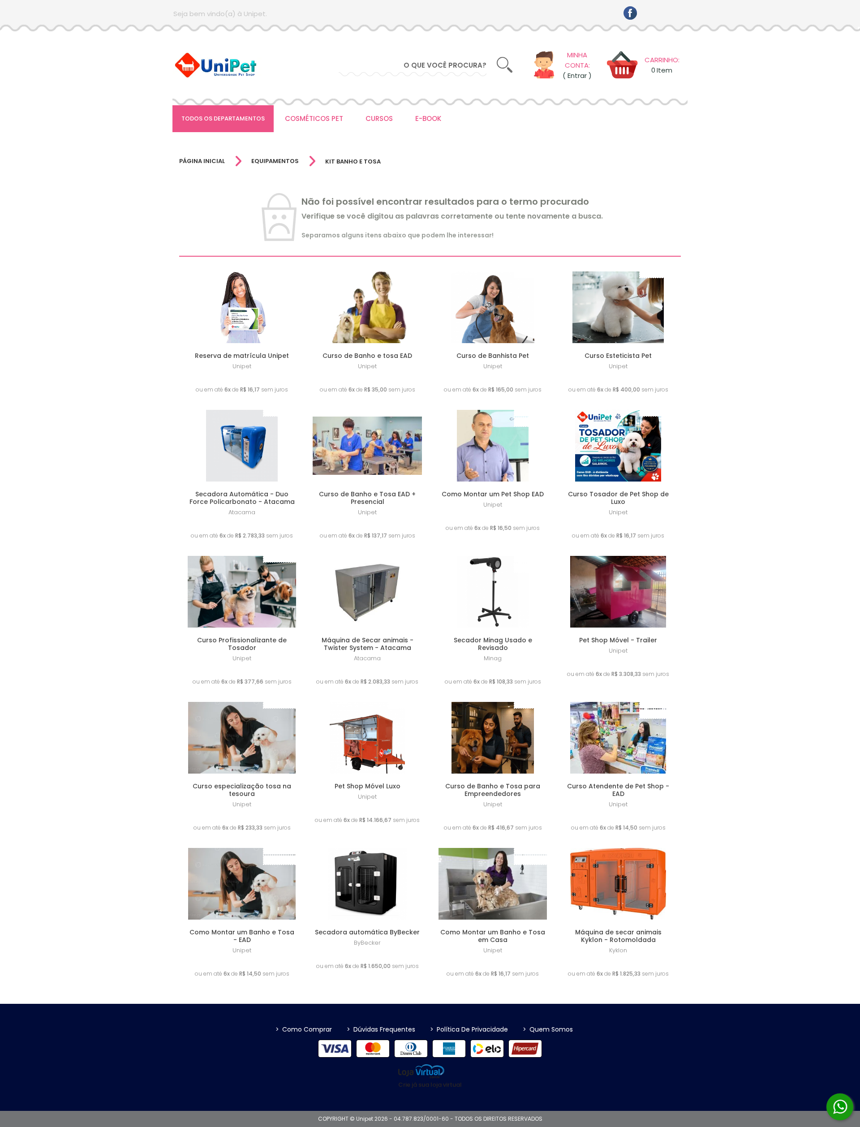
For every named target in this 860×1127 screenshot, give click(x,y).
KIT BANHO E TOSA (353, 161)
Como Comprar (303, 1029)
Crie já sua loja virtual (430, 1084)
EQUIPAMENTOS (275, 161)
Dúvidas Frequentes (381, 1029)
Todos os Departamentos (223, 118)
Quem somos (548, 1029)
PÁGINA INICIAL (202, 161)
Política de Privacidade (469, 1029)
